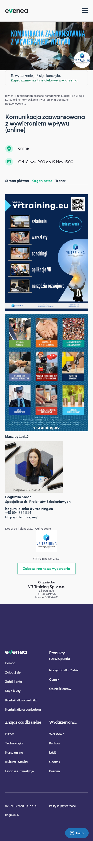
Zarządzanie (52, 95)
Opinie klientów (60, 688)
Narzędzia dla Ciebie (63, 670)
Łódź (52, 752)
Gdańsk (54, 762)
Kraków (54, 743)
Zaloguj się (13, 672)
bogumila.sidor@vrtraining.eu (29, 508)
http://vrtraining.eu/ (21, 517)
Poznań (54, 771)
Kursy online (13, 99)
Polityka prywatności (62, 806)
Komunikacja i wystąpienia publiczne (45, 99)
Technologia (14, 743)
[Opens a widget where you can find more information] (77, 833)
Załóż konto (13, 681)
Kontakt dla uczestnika (21, 700)
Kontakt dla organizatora (23, 709)
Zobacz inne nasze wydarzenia (46, 568)
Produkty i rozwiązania (59, 655)
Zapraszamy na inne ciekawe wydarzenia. (44, 80)
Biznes (9, 734)
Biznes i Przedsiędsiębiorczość (24, 95)
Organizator (42, 180)
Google (46, 528)
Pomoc (10, 663)
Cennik (54, 679)
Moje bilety (13, 691)
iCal (37, 528)
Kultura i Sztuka (16, 762)
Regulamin (12, 815)
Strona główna (17, 180)
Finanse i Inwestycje (19, 771)
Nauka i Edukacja (72, 95)
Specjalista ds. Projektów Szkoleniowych (38, 501)
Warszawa (56, 734)
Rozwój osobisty (15, 103)
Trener (60, 180)
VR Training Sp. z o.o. (46, 586)
